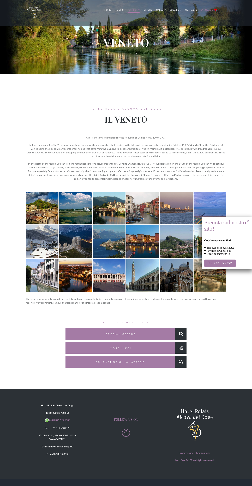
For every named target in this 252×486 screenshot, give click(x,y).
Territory (134, 10)
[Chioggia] (142, 208)
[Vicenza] (142, 275)
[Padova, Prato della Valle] (210, 275)
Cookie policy (203, 452)
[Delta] (75, 208)
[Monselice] (176, 241)
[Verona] (75, 275)
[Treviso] (42, 275)
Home (107, 10)
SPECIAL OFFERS (121, 334)
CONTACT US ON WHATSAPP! (120, 362)
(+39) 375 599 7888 (59, 420)
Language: (207, 10)
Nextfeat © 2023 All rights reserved (194, 460)
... (124, 53)
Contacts (191, 10)
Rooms (119, 10)
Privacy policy (186, 452)
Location (175, 10)
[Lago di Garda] (109, 241)
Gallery (161, 10)
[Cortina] (42, 241)
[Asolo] (42, 208)
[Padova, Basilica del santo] (176, 275)
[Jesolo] (176, 208)
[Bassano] (109, 208)
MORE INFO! (120, 348)
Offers (147, 10)
